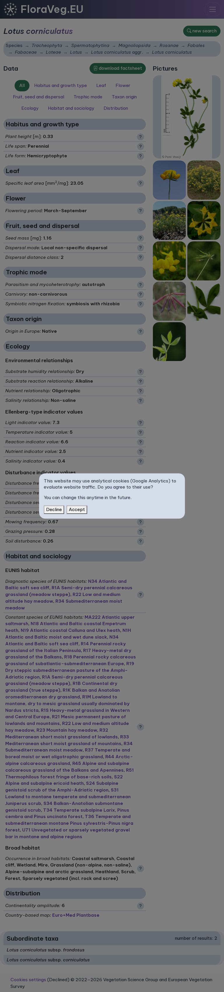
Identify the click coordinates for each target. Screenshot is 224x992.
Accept (77, 509)
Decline (54, 509)
